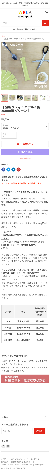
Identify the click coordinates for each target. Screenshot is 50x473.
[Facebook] (3, 170)
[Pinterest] (19, 170)
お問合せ (4, 459)
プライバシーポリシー (10, 464)
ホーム (4, 36)
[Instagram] (8, 446)
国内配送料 (35, 459)
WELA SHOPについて (19, 459)
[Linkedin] (13, 170)
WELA (4, 114)
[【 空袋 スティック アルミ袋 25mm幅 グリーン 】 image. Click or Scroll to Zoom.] (25, 67)
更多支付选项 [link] (25, 158)
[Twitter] (8, 170)
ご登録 (39, 431)
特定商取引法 (27, 464)
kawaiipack (39, 464)
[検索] (45, 23)
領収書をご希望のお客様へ (26, 29)
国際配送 (4, 462)
